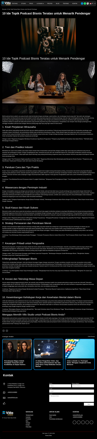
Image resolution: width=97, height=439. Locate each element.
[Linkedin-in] (15, 403)
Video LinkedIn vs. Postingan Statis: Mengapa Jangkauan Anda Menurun (79, 362)
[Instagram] (18, 403)
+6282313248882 (12, 392)
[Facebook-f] (11, 403)
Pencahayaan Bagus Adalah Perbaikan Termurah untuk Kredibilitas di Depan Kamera (14, 362)
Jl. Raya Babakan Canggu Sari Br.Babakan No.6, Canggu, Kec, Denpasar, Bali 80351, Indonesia (16, 385)
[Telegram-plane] (82, 3)
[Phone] (87, 3)
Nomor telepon (75, 383)
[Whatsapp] (85, 3)
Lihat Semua (91, 336)
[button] (3, 330)
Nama (50, 383)
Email (50, 388)
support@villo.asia (13, 397)
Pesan (50, 393)
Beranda (4, 9)
